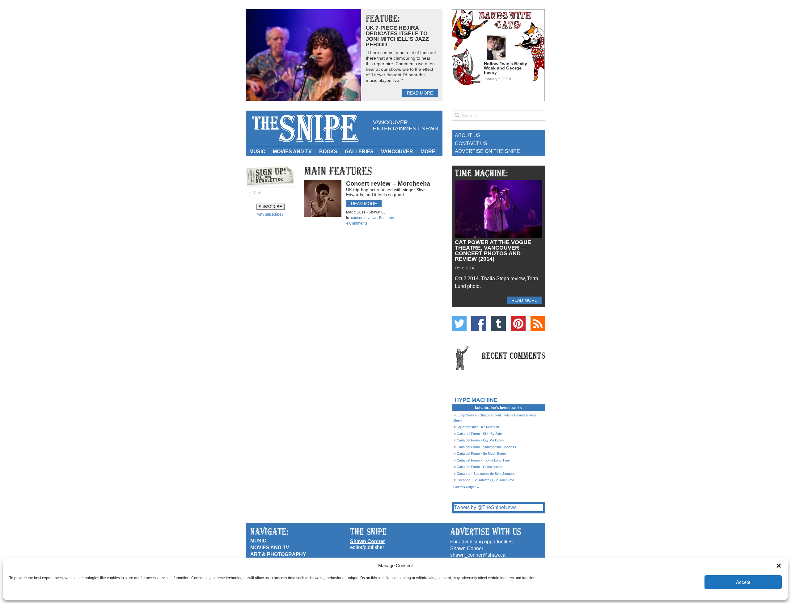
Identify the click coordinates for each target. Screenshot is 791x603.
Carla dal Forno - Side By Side (479, 434)
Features (386, 218)
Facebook (478, 323)
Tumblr (498, 323)
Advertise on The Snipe (487, 151)
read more (420, 93)
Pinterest (518, 323)
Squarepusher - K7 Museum (478, 427)
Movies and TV (292, 151)
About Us (467, 135)
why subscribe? (270, 214)
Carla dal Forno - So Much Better (481, 453)
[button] (779, 566)
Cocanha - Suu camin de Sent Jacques (486, 473)
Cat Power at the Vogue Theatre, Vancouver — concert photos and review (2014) (493, 250)
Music (257, 151)
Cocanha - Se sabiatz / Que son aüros (485, 480)
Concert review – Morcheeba (388, 183)
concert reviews (364, 218)
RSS (538, 323)
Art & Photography (278, 554)
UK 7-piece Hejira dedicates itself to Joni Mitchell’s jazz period (397, 36)
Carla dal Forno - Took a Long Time (483, 460)
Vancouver (397, 151)
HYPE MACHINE (476, 400)
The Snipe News (304, 129)
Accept (743, 582)
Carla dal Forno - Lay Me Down (480, 440)
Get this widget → (466, 487)
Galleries (359, 151)
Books (328, 151)
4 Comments (356, 223)
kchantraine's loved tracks (498, 408)
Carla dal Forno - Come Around (480, 467)
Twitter (459, 323)
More (428, 151)
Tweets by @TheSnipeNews (485, 507)
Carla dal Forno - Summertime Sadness (486, 447)
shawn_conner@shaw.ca (477, 555)
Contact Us (471, 143)
